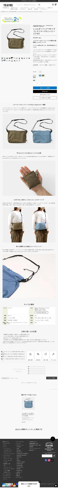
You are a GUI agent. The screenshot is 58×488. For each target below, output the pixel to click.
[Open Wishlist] (55, 485)
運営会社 (31, 450)
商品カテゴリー (14, 7)
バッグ (5, 446)
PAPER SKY (19, 470)
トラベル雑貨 (7, 470)
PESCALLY (19, 451)
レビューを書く (51, 378)
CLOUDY (19, 446)
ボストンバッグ (7, 451)
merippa (19, 450)
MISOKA (19, 468)
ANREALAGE (20, 463)
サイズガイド (23, 9)
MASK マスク (7, 472)
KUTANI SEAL (20, 467)
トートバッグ (7, 448)
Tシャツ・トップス (8, 458)
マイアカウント (43, 9)
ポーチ (5, 445)
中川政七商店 (20, 465)
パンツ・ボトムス (8, 460)
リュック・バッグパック (9, 453)
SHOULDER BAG (13, 11)
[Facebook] (46, 460)
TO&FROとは (6, 7)
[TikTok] (52, 460)
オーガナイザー (7, 443)
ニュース (33, 7)
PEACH (18, 460)
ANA (18, 458)
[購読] (54, 455)
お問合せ (36, 9)
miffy (18, 448)
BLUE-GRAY (40, 75)
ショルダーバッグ (8, 450)
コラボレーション (41, 7)
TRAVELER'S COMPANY (22, 453)
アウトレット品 (7, 477)
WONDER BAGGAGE (21, 455)
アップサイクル (7, 475)
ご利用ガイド (50, 7)
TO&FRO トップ (4, 11)
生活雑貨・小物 (7, 463)
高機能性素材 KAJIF (34, 443)
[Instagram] (49, 460)
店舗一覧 (30, 9)
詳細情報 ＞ (36, 65)
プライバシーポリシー (34, 448)
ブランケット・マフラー (9, 468)
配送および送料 (14, 9)
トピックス (18, 443)
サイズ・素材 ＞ (44, 65)
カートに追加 (46, 88)
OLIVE (43, 75)
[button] (28, 39)
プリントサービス (24, 7)
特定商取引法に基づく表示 (35, 445)
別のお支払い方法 (45, 94)
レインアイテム (7, 455)
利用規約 (31, 446)
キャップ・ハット (8, 467)
